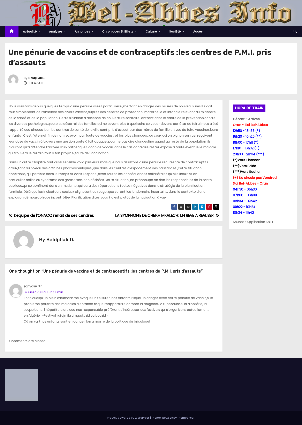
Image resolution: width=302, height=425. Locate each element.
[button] (295, 31)
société (175, 31)
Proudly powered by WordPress (128, 418)
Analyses (56, 31)
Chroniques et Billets (118, 31)
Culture (152, 31)
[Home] (11, 31)
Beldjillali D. (36, 78)
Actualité (30, 31)
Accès (198, 31)
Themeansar (186, 418)
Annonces (83, 31)
